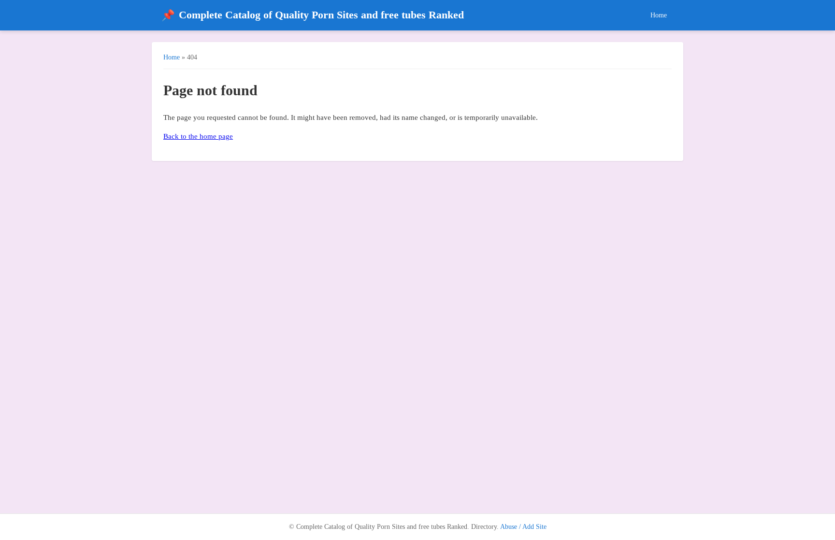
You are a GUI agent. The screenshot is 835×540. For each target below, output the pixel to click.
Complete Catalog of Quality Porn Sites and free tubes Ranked (312, 15)
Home (658, 15)
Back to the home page (198, 136)
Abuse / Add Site (523, 526)
